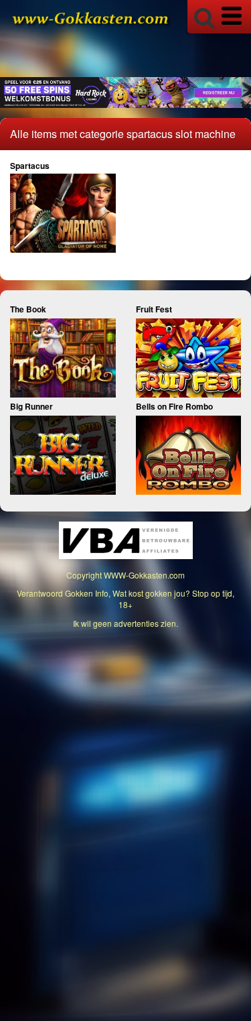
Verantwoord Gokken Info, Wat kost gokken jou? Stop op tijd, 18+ (125, 598)
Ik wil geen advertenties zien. (125, 623)
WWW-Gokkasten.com (144, 575)
